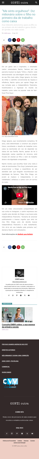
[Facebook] (10, 40)
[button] (3, 2)
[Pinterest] (18, 40)
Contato (32, 440)
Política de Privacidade (9, 440)
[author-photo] (19, 276)
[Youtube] (29, 295)
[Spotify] (21, 295)
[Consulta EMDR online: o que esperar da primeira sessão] (19, 308)
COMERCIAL (6, 367)
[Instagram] (13, 295)
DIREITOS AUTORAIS (8, 350)
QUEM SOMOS (6, 372)
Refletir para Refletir (25, 234)
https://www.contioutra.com (19, 281)
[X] (14, 40)
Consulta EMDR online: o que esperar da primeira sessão (18, 325)
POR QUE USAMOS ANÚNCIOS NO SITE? (15, 344)
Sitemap (26, 440)
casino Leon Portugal (19, 442)
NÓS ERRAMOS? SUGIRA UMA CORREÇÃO (15, 355)
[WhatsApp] (23, 40)
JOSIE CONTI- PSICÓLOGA (10, 361)
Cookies (20, 440)
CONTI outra (7, 33)
